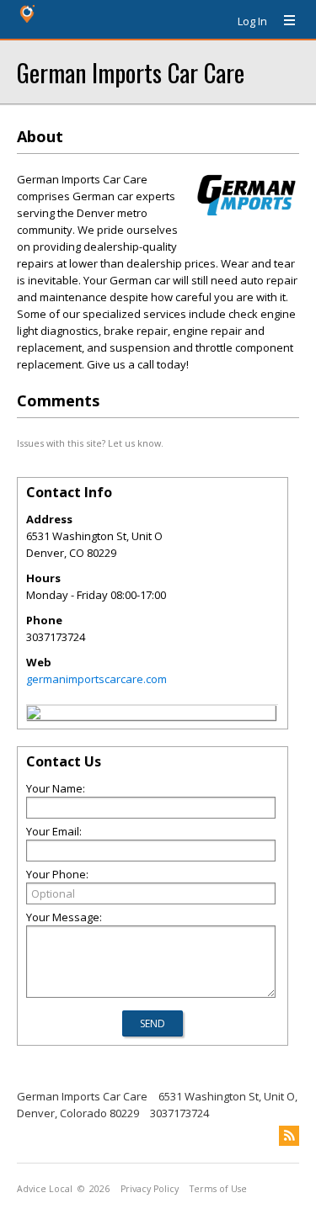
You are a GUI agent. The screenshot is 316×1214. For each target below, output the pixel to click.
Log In (252, 21)
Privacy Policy (150, 1189)
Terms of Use (218, 1189)
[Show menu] (283, 21)
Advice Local (44, 1189)
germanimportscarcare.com (96, 679)
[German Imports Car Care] (33, 715)
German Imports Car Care (130, 72)
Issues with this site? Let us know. (90, 443)
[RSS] (289, 1136)
